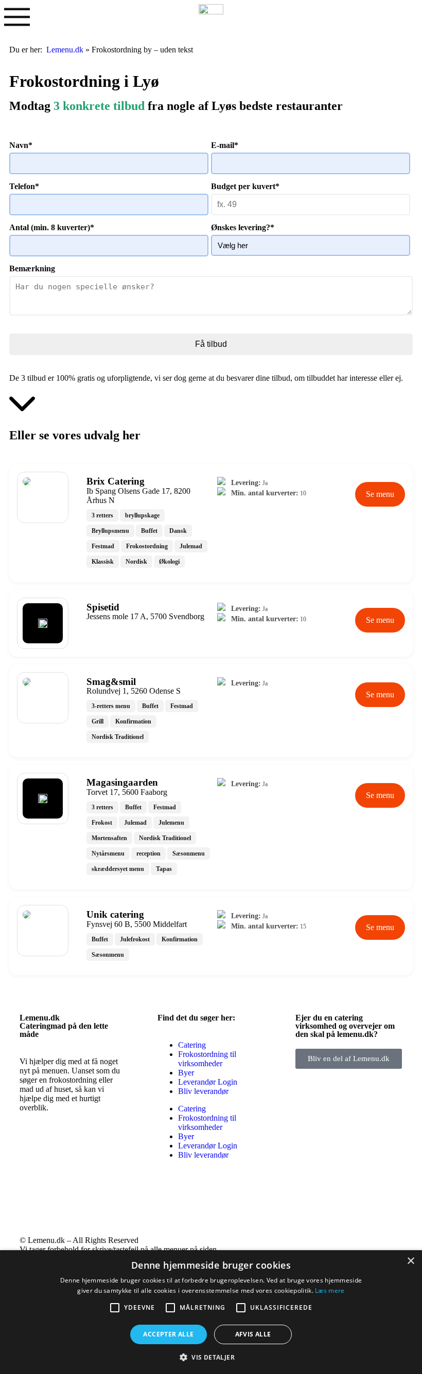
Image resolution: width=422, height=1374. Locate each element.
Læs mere (329, 1290)
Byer (186, 1072)
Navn (20, 145)
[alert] (211, 1312)
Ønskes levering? (242, 227)
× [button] (410, 1261)
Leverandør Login (207, 1082)
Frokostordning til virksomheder (207, 1059)
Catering (192, 1045)
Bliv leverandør (203, 1091)
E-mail (224, 145)
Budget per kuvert (245, 186)
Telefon (24, 186)
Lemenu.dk (64, 49)
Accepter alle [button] (168, 1334)
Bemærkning (32, 268)
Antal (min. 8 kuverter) (51, 227)
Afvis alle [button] (253, 1334)
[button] (211, 1357)
